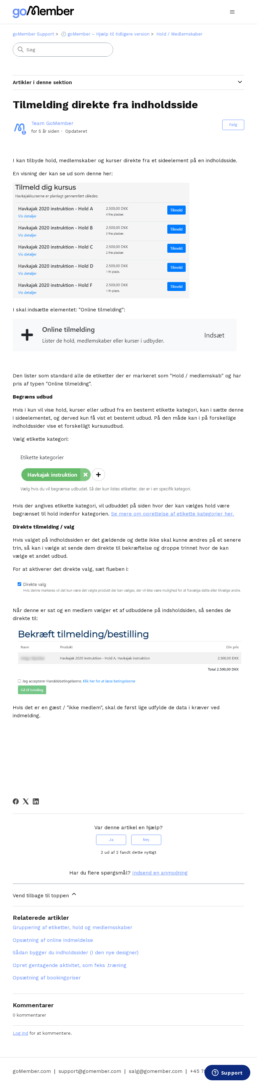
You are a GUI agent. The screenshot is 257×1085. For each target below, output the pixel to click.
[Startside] (43, 12)
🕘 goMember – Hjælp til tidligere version (105, 34)
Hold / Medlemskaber (179, 34)
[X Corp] (26, 801)
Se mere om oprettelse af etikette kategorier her (172, 514)
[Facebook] (16, 801)
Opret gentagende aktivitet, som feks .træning (69, 965)
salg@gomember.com (155, 1071)
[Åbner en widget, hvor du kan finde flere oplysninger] (227, 1073)
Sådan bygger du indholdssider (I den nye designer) (76, 953)
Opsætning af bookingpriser (47, 978)
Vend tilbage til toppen (42, 896)
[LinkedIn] (36, 801)
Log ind (20, 1033)
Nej (146, 839)
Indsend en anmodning (160, 873)
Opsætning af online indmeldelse (53, 940)
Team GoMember (52, 123)
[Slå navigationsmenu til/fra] (232, 12)
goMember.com (32, 1071)
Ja (111, 839)
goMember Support (33, 34)
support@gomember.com (90, 1071)
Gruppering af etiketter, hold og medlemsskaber (73, 927)
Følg (233, 124)
